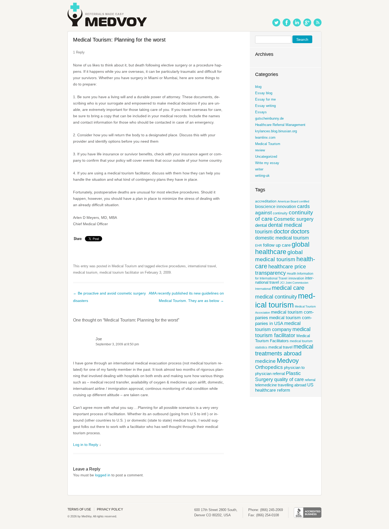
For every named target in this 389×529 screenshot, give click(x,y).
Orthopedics (269, 367)
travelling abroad (292, 385)
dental (261, 225)
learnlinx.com (265, 137)
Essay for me (265, 99)
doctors (300, 231)
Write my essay (267, 163)
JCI (282, 282)
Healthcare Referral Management (280, 125)
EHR (258, 245)
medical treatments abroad (284, 350)
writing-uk (262, 176)
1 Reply (79, 52)
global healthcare (282, 248)
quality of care (289, 379)
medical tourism (85, 272)
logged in (102, 475)
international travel (202, 266)
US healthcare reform (284, 387)
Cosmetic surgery (294, 219)
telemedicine (266, 385)
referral (310, 380)
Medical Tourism (124, 266)
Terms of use (79, 509)
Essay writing (265, 106)
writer (259, 169)
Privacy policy (110, 509)
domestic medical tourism (282, 238)
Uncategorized (266, 157)
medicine (265, 361)
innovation (296, 278)
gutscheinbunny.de (269, 118)
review (260, 150)
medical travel (280, 347)
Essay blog (263, 93)
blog (258, 87)
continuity (280, 213)
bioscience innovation (275, 206)
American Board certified (293, 201)
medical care (288, 287)
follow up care (277, 245)
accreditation (266, 201)
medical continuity (276, 297)
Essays (261, 112)
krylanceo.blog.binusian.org (276, 131)
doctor (282, 231)
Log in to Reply (85, 444)
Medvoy (288, 360)
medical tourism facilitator (119, 272)
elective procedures (171, 266)
